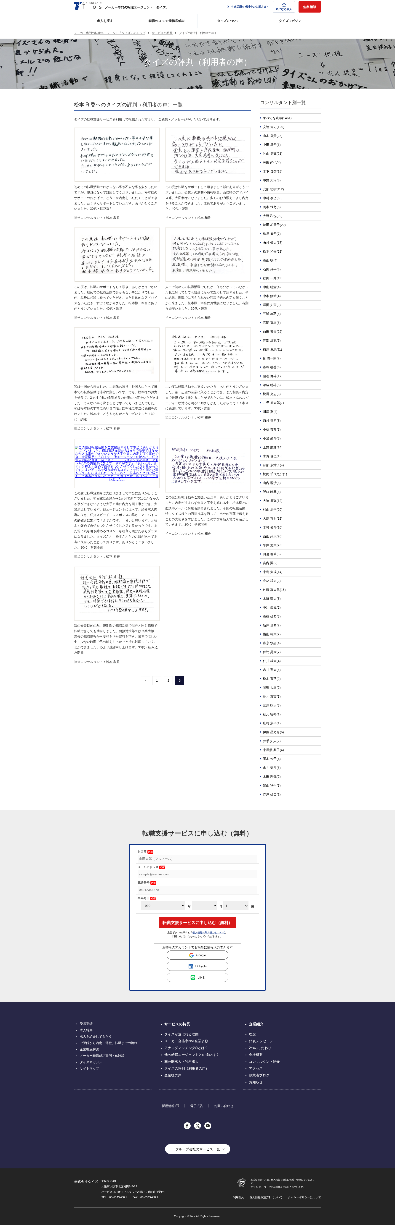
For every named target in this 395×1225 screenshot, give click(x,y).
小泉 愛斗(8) (272, 438)
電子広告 (196, 1105)
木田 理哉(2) (272, 776)
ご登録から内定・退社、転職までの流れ (108, 1043)
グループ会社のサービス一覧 (197, 1149)
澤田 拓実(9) (272, 305)
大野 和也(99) (273, 216)
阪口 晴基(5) (272, 492)
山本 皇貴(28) (273, 136)
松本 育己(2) (272, 679)
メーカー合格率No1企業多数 (186, 1041)
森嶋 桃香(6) (272, 367)
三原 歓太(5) (272, 705)
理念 (252, 1034)
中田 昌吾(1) (272, 145)
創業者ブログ (259, 1075)
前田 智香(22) (273, 331)
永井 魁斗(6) (272, 768)
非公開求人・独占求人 (181, 1061)
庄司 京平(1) (272, 723)
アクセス (256, 1068)
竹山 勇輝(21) (273, 153)
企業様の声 (172, 1075)
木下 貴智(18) (273, 171)
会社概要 (256, 1055)
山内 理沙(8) (272, 483)
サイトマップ (89, 1068)
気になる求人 (284, 9)
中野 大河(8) (272, 180)
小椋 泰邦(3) (272, 429)
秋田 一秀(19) (273, 278)
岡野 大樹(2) (272, 687)
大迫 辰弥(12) (273, 501)
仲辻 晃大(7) (272, 652)
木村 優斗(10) (273, 527)
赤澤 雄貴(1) (272, 794)
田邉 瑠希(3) (272, 554)
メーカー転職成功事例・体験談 (102, 1055)
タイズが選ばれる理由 (181, 1034)
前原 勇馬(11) (272, 349)
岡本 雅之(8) (272, 207)
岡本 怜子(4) (272, 759)
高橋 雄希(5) (272, 616)
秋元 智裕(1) (272, 714)
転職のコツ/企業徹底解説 (167, 21)
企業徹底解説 (89, 1049)
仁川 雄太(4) (272, 661)
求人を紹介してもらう (96, 1036)
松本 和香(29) (273, 251)
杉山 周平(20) (273, 509)
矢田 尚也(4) (272, 162)
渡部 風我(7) (272, 340)
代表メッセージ (261, 1041)
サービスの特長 (162, 33)
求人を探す (105, 21)
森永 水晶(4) (272, 643)
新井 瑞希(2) (272, 625)
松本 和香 (113, 218)
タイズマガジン (290, 21)
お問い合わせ (223, 1105)
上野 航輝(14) (273, 447)
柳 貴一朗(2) (272, 358)
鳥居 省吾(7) (272, 234)
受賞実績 (86, 1024)
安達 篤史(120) (273, 127)
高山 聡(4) (270, 260)
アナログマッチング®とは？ (186, 1048)
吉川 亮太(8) (272, 670)
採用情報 (168, 1105)
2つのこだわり (260, 1048)
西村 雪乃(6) (272, 420)
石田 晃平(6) (272, 269)
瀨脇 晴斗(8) (272, 385)
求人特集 (86, 1030)
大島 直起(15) (273, 518)
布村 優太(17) (273, 242)
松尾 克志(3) (272, 394)
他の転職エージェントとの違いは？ (191, 1055)
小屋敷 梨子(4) (273, 750)
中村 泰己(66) (273, 198)
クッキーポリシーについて (304, 1197)
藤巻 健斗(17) (273, 376)
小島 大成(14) (273, 572)
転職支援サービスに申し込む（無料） (197, 922)
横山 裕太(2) (272, 634)
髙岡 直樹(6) (272, 323)
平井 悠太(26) (273, 545)
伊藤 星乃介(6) (273, 732)
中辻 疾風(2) (272, 607)
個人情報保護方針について (266, 1197)
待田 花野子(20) (274, 225)
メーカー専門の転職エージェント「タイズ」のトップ (109, 33)
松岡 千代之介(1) (275, 474)
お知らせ (256, 1082)
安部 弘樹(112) (273, 189)
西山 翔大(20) (273, 536)
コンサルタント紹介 (264, 1061)
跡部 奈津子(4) (273, 465)
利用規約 (238, 1197)
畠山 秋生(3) (272, 785)
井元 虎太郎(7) (273, 403)
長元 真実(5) (272, 696)
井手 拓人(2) (272, 741)
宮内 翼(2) (270, 563)
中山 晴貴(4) (272, 287)
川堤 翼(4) (270, 412)
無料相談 (309, 7)
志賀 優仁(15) (273, 456)
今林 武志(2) (272, 581)
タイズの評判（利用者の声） (186, 1068)
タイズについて (228, 21)
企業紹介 (256, 1024)
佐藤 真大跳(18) (274, 590)
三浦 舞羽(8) (272, 314)
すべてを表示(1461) (277, 118)
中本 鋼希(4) (272, 296)
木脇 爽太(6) (272, 598)
